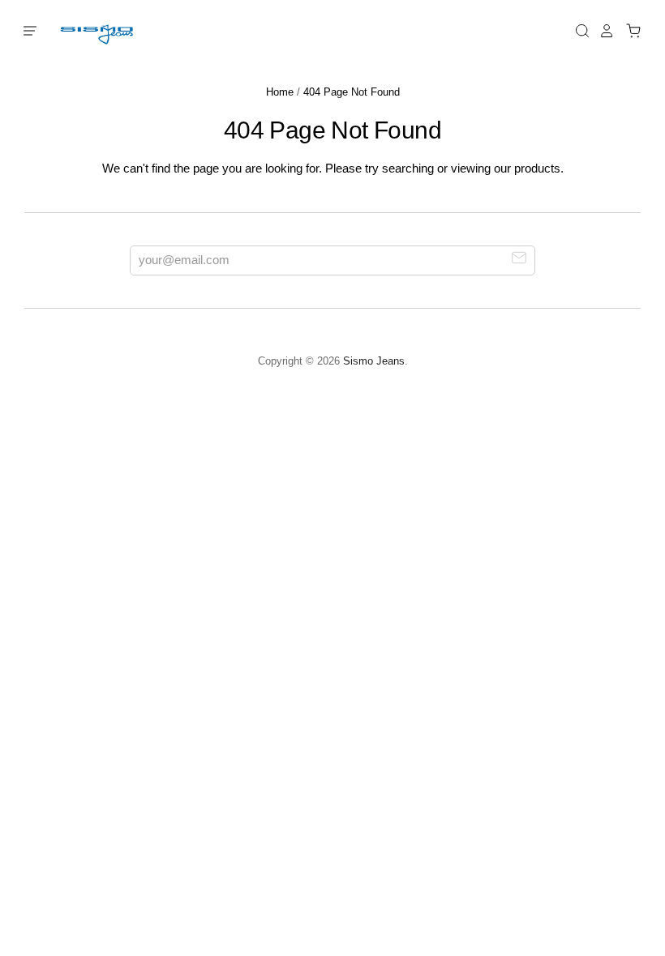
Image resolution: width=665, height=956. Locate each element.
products (537, 168)
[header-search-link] (578, 31)
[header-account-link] (602, 31)
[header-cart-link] (629, 31)
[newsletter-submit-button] (519, 259)
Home (280, 92)
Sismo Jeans (374, 361)
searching (408, 168)
